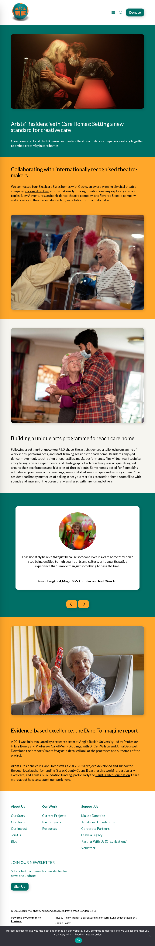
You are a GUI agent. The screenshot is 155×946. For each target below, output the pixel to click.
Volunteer (88, 848)
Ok (78, 940)
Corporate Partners (95, 829)
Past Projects (51, 822)
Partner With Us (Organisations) (104, 841)
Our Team (18, 822)
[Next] (83, 604)
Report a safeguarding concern (90, 917)
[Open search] (121, 12)
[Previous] (71, 604)
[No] (150, 936)
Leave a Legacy (91, 835)
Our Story (18, 816)
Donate (135, 12)
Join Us (16, 835)
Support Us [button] (89, 806)
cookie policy (94, 934)
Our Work (49, 806)
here (67, 780)
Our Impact (19, 829)
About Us (18, 806)
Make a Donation (93, 816)
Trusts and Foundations (98, 822)
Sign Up (19, 886)
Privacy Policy (63, 917)
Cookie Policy (63, 922)
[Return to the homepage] (20, 12)
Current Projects (54, 816)
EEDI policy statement (123, 917)
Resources (49, 829)
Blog (14, 841)
